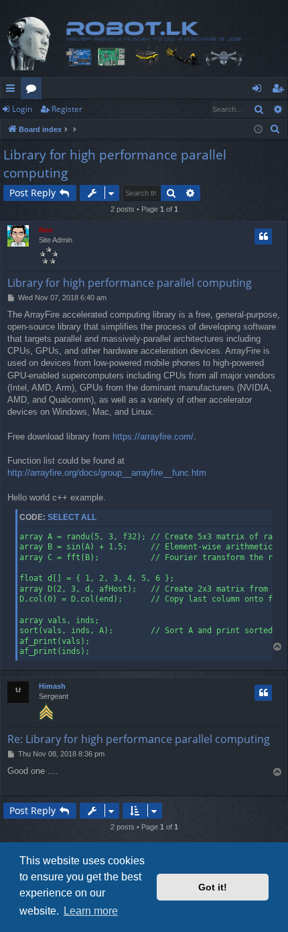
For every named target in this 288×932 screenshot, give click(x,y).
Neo (46, 230)
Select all (72, 517)
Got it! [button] (212, 887)
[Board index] (144, 43)
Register (67, 109)
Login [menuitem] (259, 90)
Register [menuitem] (280, 90)
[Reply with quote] (263, 236)
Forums (34, 90)
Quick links (13, 90)
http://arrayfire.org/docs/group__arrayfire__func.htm (106, 473)
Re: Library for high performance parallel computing (138, 739)
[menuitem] (275, 129)
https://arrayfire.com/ (153, 436)
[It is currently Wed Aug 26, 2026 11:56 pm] (258, 129)
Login (22, 109)
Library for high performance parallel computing (114, 164)
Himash (52, 686)
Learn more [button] (91, 911)
